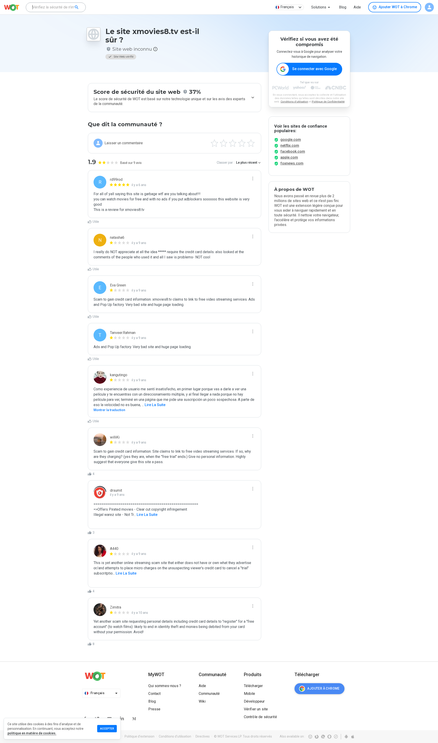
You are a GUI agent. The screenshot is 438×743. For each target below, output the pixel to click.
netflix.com (289, 145)
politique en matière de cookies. (32, 733)
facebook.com (292, 151)
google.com (290, 139)
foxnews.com (291, 163)
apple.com (289, 157)
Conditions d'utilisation (294, 101)
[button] (321, 7)
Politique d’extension (139, 736)
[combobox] (55, 7)
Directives (203, 736)
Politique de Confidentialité (328, 101)
